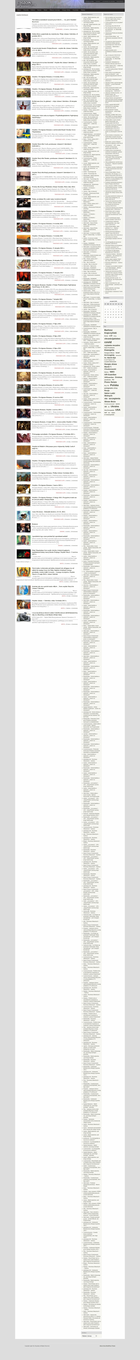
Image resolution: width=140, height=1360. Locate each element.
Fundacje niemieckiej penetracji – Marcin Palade (91, 1184)
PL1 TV (106, 385)
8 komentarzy (75, 139)
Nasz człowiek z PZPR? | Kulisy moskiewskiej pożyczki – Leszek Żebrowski (113, 187)
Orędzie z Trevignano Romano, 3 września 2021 (47, 236)
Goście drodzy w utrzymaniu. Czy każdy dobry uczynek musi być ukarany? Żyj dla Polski (113, 136)
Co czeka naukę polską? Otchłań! (114, 69)
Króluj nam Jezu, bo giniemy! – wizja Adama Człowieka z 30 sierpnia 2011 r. (54, 102)
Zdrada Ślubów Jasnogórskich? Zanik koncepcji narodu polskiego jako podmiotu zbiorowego (114, 99)
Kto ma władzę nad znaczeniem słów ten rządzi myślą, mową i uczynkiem (113, 19)
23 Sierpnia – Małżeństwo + (112, 46)
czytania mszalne (112, 345)
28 (116, 317)
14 (116, 312)
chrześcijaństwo (112, 338)
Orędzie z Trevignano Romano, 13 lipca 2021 (46, 348)
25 (108, 317)
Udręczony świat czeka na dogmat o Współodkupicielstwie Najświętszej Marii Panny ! (55, 116)
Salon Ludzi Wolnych (109, 394)
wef (105, 412)
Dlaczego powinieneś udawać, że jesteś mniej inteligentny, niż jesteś (114, 197)
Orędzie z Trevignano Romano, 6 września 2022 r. (48, 77)
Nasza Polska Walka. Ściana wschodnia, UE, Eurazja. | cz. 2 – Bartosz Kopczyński (113, 174)
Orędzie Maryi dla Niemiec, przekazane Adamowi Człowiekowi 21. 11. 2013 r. (54, 159)
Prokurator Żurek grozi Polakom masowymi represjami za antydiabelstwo (113, 126)
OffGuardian (109, 377)
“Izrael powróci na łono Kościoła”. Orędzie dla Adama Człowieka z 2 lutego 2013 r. (54, 63)
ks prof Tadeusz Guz (109, 359)
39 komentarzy (74, 531)
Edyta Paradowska (109, 347)
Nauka (39, 10)
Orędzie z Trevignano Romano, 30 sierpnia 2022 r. (48, 89)
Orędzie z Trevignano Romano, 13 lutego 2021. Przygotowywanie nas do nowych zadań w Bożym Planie (54, 498)
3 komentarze (75, 96)
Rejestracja (120, 1)
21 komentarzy (74, 194)
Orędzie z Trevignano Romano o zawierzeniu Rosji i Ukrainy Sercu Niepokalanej (53, 131)
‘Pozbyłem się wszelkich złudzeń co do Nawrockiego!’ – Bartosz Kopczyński (113, 267)
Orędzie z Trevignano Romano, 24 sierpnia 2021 (47, 260)
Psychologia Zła (109, 26)
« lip (105, 322)
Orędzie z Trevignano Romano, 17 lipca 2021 (46, 324)
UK (109, 406)
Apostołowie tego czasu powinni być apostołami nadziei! (50, 536)
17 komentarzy (74, 506)
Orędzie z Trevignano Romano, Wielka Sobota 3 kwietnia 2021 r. (53, 473)
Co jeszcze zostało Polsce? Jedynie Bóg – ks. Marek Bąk (92, 234)
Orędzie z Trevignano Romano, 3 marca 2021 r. (47, 485)
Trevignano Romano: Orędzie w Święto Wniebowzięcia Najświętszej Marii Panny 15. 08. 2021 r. (54, 286)
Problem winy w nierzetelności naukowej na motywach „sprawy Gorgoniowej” (113, 152)
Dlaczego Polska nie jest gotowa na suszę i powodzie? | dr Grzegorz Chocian (113, 247)
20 (113, 314)
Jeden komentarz (74, 167)
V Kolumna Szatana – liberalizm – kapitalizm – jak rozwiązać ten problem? (113, 255)
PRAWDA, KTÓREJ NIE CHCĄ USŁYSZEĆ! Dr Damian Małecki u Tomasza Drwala (113, 116)
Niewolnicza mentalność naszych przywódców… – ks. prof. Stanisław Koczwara (54, 21)
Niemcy (106, 372)
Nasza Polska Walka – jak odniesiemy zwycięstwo (90, 224)
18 (108, 314)
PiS (113, 379)
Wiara (19, 10)
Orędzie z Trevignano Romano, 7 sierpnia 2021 (47, 299)
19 (110, 314)
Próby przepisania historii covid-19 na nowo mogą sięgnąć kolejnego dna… (113, 89)
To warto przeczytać (109, 404)
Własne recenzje (55, 10)
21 (116, 314)
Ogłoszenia (93, 266)
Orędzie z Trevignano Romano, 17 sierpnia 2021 (47, 272)
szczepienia (114, 398)
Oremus (118, 377)
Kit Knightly (109, 355)
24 (105, 317)
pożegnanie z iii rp (110, 388)
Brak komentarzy (74, 29)
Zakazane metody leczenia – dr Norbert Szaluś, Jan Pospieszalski (113, 94)
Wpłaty (83, 10)
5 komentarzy (75, 441)
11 (108, 312)
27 (113, 317)
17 (105, 314)
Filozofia (25, 10)
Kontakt (98, 1)
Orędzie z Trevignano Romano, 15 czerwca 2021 (47, 397)
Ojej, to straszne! (109, 55)
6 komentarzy (75, 153)
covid (108, 342)
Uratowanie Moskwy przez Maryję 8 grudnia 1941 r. (91, 1068)
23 (121, 314)
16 (121, 312)
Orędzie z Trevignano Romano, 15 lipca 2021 (46, 336)
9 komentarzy (75, 404)
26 (110, 317)
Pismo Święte (110, 382)
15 (118, 312)
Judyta (61, 563)
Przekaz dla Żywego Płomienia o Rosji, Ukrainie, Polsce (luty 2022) (53, 187)
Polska (114, 385)
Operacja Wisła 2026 (110, 235)
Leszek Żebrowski (110, 361)
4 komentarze (75, 206)
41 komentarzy (74, 429)
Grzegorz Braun (109, 353)
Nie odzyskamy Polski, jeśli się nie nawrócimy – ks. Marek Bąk (91, 168)
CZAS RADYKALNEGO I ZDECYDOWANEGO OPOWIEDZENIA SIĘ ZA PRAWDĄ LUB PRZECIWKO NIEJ (55, 614)
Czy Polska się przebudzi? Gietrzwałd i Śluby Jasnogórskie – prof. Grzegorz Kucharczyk (113, 157)
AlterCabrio (59, 29)
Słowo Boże (110, 401)
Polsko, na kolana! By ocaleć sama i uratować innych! (49, 199)
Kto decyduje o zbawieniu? (112, 291)
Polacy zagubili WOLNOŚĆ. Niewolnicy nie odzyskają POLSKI (112, 106)
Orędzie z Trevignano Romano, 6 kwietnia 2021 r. (48, 461)
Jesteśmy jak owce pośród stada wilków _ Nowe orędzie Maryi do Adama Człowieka (53, 587)
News (45, 10)
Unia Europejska (109, 410)
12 (110, 312)
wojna (113, 412)
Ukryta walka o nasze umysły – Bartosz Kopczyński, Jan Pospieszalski (113, 121)
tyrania (118, 404)
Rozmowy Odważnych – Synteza (113, 262)
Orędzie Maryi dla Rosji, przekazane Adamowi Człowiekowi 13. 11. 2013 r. (53, 173)
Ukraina (115, 406)
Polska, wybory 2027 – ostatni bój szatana (90, 123)
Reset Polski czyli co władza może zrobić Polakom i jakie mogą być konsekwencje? (112, 213)
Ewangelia (109, 350)
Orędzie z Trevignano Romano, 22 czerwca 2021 (47, 385)
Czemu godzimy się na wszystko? (114, 22)
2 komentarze (75, 280)
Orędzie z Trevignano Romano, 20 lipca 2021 (46, 311)
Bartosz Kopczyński (110, 331)
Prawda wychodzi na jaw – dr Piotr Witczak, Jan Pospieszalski (91, 1219)
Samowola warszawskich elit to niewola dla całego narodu (91, 1121)
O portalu (75, 10)
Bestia (106, 336)
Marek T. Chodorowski (110, 368)
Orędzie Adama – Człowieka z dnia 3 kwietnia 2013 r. (49, 600)
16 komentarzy (74, 563)
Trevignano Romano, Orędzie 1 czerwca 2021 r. (47, 409)
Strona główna (89, 1)
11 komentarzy (74, 71)
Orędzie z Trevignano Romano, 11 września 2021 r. (48, 211)
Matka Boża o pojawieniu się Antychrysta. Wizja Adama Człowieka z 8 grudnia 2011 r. (55, 35)
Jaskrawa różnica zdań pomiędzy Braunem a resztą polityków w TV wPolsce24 (114, 179)
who (109, 412)
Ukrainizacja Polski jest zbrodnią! (113, 33)
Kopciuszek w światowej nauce (113, 79)
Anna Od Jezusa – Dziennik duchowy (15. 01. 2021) (48, 512)
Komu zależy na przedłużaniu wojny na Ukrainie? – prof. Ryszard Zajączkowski (113, 74)
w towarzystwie (109, 414)
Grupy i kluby (66, 10)
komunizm (118, 355)
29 (118, 317)
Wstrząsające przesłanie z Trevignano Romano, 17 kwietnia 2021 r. (53, 434)
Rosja (106, 391)
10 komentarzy (74, 57)
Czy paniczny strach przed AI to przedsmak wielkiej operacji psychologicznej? (113, 43)
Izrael (118, 353)
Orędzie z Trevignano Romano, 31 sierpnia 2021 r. (48, 248)
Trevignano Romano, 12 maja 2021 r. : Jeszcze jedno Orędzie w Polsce (54, 422)
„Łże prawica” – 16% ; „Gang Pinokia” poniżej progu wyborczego (112, 147)
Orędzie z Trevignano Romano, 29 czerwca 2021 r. (48, 360)
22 (118, 314)
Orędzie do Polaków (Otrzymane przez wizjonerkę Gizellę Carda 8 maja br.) (53, 447)
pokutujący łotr (56, 43)
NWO (112, 372)
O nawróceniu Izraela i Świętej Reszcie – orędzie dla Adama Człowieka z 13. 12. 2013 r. (55, 49)
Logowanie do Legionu (108, 1)
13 (113, 312)
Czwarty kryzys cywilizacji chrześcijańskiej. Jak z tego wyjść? (112, 223)
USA (117, 409)
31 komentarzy (74, 84)
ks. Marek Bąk (110, 358)
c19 (110, 336)
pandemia (107, 379)
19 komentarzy (74, 110)
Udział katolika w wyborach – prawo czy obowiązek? (91, 356)
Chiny (115, 336)
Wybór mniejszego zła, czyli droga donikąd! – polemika (91, 1052)
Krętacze (35, 524)
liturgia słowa (110, 364)
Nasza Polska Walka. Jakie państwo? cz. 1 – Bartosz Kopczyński (112, 228)
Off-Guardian (110, 375)
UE (105, 407)
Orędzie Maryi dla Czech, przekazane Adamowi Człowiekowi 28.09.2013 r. (51, 145)
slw (106, 398)
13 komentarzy (74, 43)
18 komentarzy (74, 267)
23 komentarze (74, 218)
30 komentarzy (74, 125)
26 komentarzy (74, 468)
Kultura (33, 10)
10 (105, 312)
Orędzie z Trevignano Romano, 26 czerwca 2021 (47, 373)
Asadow (62, 531)
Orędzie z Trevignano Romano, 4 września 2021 (47, 223)
